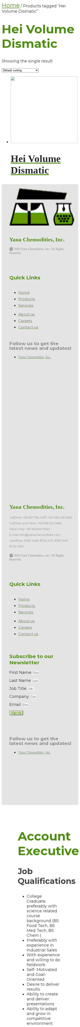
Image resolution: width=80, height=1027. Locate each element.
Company (19, 696)
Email (15, 704)
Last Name (20, 680)
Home (11, 5)
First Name (20, 672)
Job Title (18, 688)
